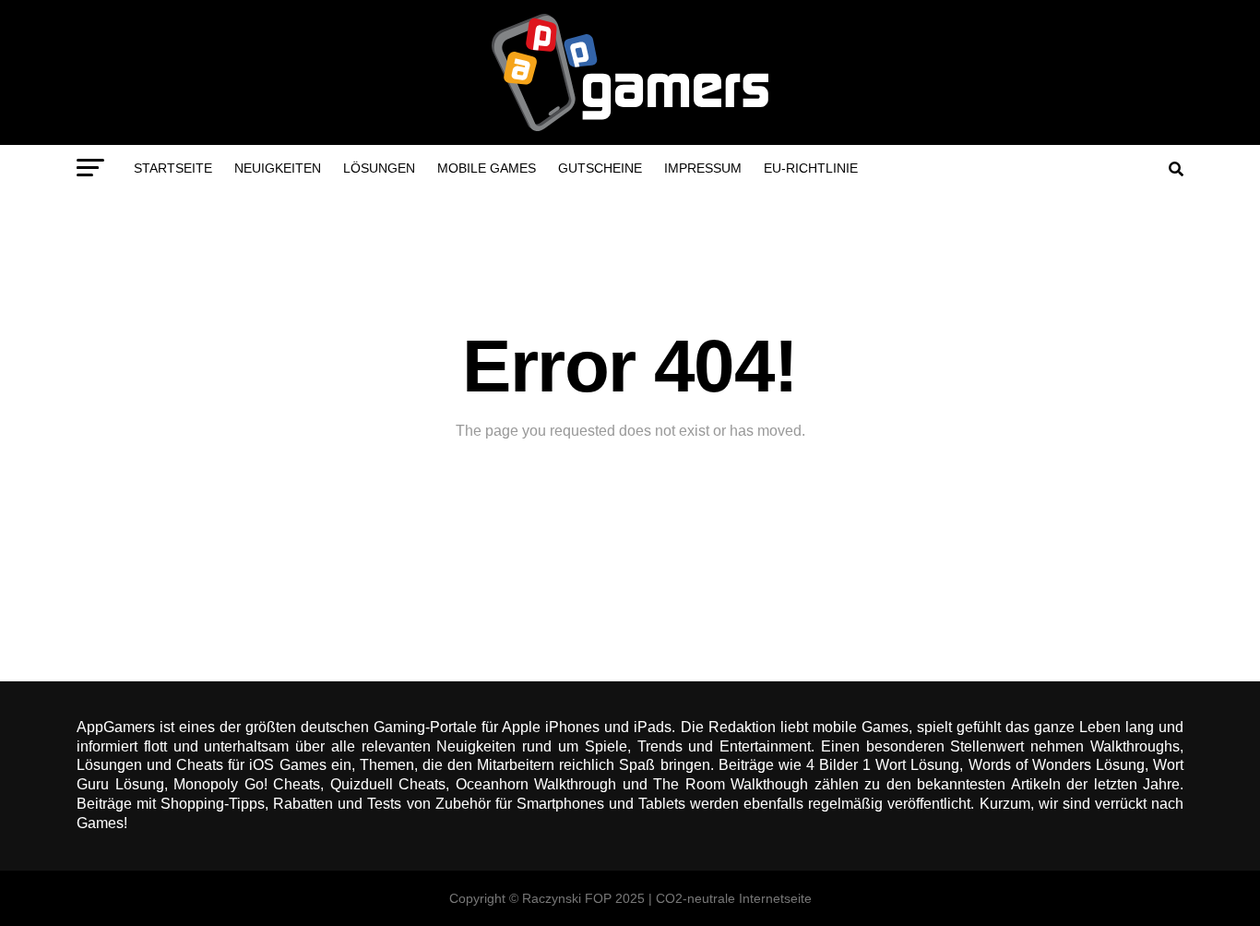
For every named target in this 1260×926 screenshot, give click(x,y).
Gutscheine (600, 168)
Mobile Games (486, 168)
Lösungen (379, 168)
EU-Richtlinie (811, 168)
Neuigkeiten (277, 168)
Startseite (173, 168)
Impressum (703, 168)
